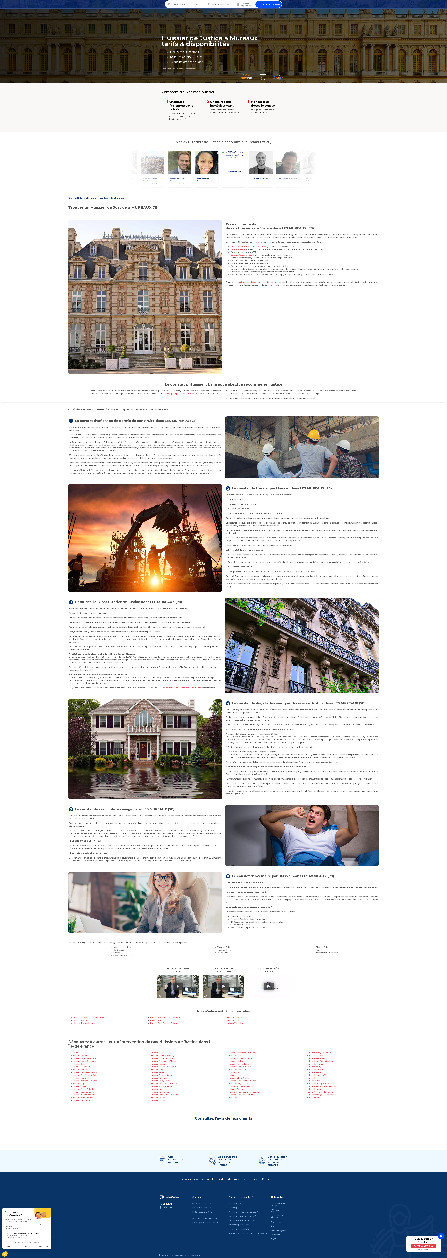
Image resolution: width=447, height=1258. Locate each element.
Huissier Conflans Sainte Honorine (89, 1017)
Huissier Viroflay (314, 1066)
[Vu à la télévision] (263, 77)
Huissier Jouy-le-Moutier (84, 1094)
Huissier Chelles (236, 1061)
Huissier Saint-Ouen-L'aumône (164, 1094)
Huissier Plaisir (235, 1072)
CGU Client (275, 1235)
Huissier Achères (158, 1069)
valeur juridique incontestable (178, 393)
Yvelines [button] (104, 198)
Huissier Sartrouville (236, 1017)
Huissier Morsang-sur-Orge (319, 1083)
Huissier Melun (79, 1052)
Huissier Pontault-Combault (163, 1058)
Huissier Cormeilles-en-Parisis (320, 1092)
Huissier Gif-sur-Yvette (239, 1078)
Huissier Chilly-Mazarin (239, 1083)
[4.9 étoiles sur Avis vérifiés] (246, 77)
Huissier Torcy (235, 1055)
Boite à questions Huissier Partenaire (207, 1223)
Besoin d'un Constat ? (201, 1208)
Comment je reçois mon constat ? (243, 1220)
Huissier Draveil (313, 1078)
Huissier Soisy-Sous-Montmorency (244, 1092)
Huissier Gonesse (236, 1097)
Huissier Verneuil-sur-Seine (163, 1075)
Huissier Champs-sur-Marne (163, 1061)
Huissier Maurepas (315, 1069)
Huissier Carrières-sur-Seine (85, 1075)
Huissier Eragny (158, 1100)
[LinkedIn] (172, 1207)
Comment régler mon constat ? (242, 1216)
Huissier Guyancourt (238, 1069)
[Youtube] (167, 1207)
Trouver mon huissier (268, 4)
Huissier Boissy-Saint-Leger (85, 1089)
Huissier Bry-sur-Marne (161, 1086)
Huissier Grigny (79, 1083)
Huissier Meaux (157, 1052)
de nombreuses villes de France (249, 1179)
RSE (277, 1211)
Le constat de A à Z (236, 1203)
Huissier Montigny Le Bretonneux (165, 1017)
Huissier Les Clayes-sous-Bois (86, 1072)
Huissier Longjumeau (160, 1078)
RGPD (273, 1239)
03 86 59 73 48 (425, 1246)
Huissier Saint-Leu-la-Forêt (241, 1094)
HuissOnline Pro (280, 1216)
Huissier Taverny (236, 1089)
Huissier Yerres (313, 1080)
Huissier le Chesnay (315, 1064)
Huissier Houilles (81, 1020)
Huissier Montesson (160, 1072)
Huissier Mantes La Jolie (84, 1023)
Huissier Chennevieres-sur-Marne (322, 1086)
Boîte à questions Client (202, 1212)
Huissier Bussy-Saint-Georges (320, 1061)
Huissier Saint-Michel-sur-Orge (242, 1080)
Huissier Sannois (158, 1089)
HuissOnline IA (280, 1204)
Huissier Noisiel (80, 1055)
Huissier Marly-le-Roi (82, 1066)
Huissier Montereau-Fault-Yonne (243, 1052)
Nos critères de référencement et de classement (249, 1233)
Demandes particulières (238, 1225)
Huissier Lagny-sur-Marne (84, 1061)
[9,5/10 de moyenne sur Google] (278, 77)
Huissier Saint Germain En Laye (163, 1023)
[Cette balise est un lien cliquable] (169, 1197)
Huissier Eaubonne (81, 1100)
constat (261, 242)
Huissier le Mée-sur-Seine (240, 1058)
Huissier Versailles (235, 1023)
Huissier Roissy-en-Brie (83, 1064)
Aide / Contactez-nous (201, 1203)
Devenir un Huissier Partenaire (205, 1218)
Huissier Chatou (314, 1072)
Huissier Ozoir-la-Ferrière (84, 1058)
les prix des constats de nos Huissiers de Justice (258, 282)
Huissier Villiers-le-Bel (83, 1097)
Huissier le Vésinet (159, 1064)
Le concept (233, 1208)
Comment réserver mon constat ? (243, 1212)
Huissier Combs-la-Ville (317, 1058)
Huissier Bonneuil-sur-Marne (242, 1086)
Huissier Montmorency (317, 1089)
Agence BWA (196, 1255)
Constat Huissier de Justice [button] (83, 198)
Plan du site (276, 1222)
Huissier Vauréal (158, 1097)
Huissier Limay (235, 1075)
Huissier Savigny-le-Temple (319, 1052)
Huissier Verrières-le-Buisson (164, 1083)
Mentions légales (278, 1231)
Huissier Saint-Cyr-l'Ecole (240, 1066)
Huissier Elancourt (81, 1078)
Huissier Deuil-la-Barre (83, 1092)
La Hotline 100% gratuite (238, 1229)
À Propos (275, 1226)
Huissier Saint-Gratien (160, 1092)
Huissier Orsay (79, 1086)
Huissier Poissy (156, 1020)
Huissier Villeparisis (315, 1055)
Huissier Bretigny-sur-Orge (85, 1080)
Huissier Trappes (234, 1020)
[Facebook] (161, 1207)
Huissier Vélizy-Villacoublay (240, 1064)
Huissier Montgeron (160, 1080)
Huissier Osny (313, 1097)
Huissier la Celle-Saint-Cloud (163, 1066)
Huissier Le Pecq (80, 1069)
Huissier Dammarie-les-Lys (163, 1055)
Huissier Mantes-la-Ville (317, 1075)
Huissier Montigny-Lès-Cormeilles (321, 1094)
